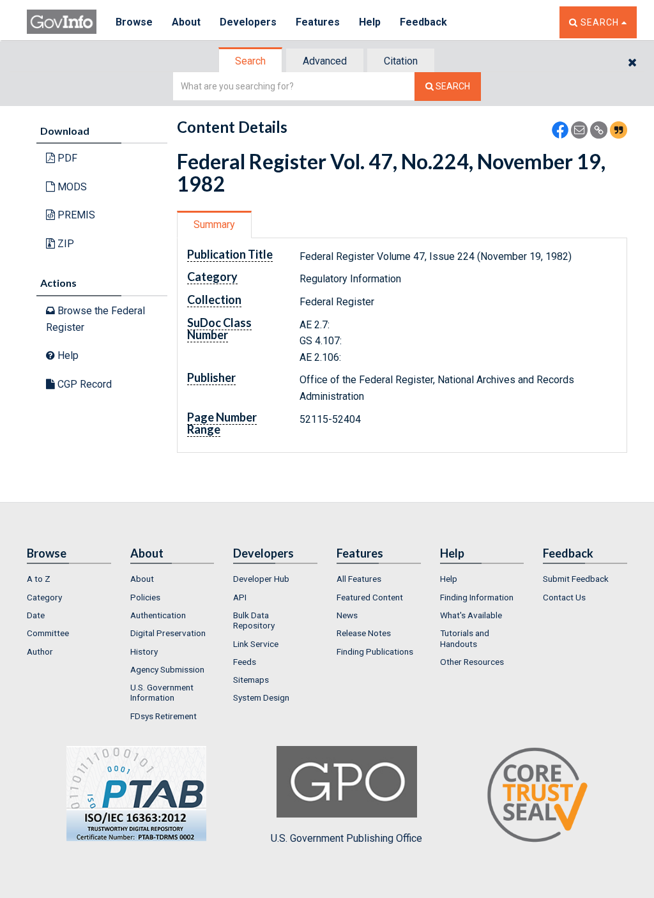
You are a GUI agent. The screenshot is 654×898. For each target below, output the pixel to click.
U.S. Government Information (162, 692)
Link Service (255, 644)
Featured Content (370, 597)
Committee (48, 633)
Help (370, 22)
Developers (248, 22)
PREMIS (75, 215)
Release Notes (364, 633)
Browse (134, 22)
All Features (359, 579)
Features (318, 22)
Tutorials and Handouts (464, 638)
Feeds (244, 662)
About (186, 22)
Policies (145, 597)
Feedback (423, 22)
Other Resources (472, 662)
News (347, 615)
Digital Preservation (168, 633)
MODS (71, 187)
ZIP (64, 244)
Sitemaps (251, 679)
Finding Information (476, 597)
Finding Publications (375, 651)
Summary (214, 224)
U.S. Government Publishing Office (346, 838)
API (240, 597)
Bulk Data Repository (254, 620)
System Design (261, 697)
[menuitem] (69, 578)
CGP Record (83, 384)
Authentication (158, 615)
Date (36, 615)
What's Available (471, 615)
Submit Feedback (576, 579)
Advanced (325, 61)
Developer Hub (261, 579)
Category (44, 597)
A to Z (38, 579)
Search (250, 61)
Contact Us (564, 597)
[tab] (251, 61)
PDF (66, 158)
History (144, 651)
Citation (401, 61)
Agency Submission (167, 669)
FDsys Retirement (163, 716)
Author (40, 651)
